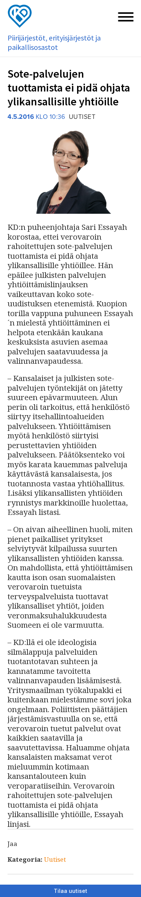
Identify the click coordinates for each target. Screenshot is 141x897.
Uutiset (55, 859)
